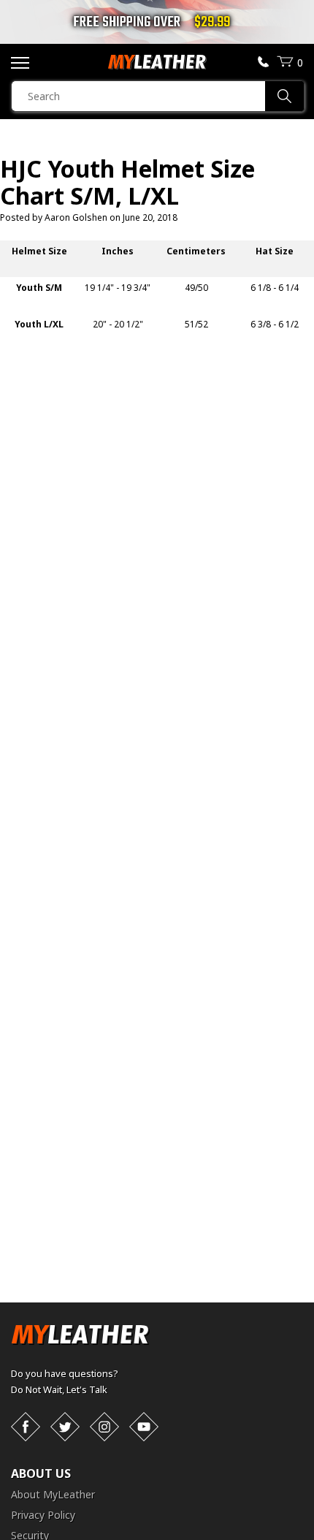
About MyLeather (53, 1494)
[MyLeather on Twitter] (65, 1426)
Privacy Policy (43, 1515)
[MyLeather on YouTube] (143, 1426)
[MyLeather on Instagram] (104, 1426)
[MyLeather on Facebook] (25, 1426)
